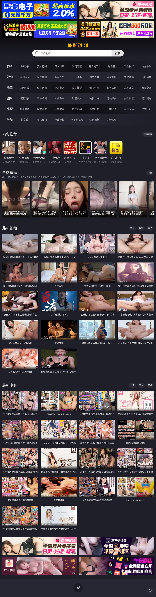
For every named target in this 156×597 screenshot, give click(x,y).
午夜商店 (42, 119)
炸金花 (111, 66)
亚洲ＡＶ (25, 77)
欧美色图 (59, 98)
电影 (10, 88)
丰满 (132, 385)
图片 (10, 98)
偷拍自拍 (42, 87)
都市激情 (25, 109)
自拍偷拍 (42, 77)
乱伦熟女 (129, 87)
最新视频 (9, 228)
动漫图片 (77, 98)
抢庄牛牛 (146, 66)
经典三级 (112, 87)
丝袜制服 (112, 77)
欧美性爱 (77, 87)
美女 (132, 228)
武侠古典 (77, 109)
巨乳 (141, 228)
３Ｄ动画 (77, 77)
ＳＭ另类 (146, 77)
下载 (150, 172)
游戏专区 (77, 66)
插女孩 (24, 119)
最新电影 (9, 385)
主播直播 (129, 77)
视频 (10, 77)
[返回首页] (150, 590)
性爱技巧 (146, 109)
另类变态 (146, 87)
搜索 (117, 53)
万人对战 (59, 66)
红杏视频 (94, 119)
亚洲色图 (42, 98)
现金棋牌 (129, 66)
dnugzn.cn (78, 45)
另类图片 (146, 98)
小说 (10, 109)
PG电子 (25, 66)
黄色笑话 (129, 109)
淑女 (141, 385)
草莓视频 (59, 119)
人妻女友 (59, 109)
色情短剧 (112, 119)
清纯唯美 (112, 98)
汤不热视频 (77, 119)
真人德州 (42, 66)
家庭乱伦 (42, 109)
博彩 (10, 66)
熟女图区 (129, 98)
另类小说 (112, 109)
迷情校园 (94, 109)
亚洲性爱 (25, 87)
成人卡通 (59, 87)
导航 (10, 120)
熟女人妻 (94, 77)
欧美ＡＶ (59, 77)
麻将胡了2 (94, 66)
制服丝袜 (94, 87)
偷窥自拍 (25, 98)
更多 (150, 228)
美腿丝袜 (94, 98)
